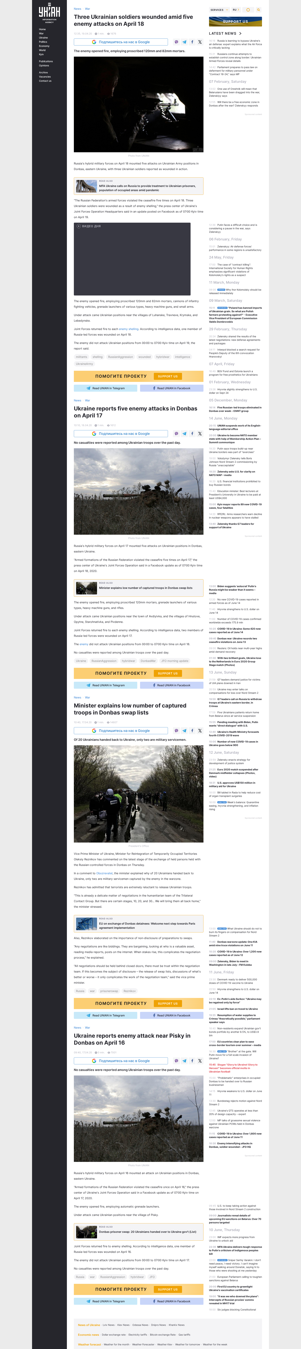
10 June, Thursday (224, 1230)
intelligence (182, 357)
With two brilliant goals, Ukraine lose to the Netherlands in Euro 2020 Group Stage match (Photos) (235, 661)
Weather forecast (89, 1344)
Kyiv (41, 54)
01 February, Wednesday (230, 382)
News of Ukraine (89, 1325)
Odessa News (140, 1324)
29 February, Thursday (228, 329)
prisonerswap (109, 991)
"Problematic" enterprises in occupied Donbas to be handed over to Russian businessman (234, 1081)
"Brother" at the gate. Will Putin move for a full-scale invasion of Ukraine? (232, 1055)
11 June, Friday (221, 972)
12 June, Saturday (224, 752)
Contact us (45, 80)
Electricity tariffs (138, 1334)
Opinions (44, 65)
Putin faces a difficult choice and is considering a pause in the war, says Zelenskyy (233, 228)
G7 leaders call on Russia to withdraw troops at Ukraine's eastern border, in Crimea (235, 703)
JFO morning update (174, 661)
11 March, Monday (224, 282)
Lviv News (108, 1324)
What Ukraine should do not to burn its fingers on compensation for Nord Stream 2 (235, 932)
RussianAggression (120, 357)
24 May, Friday (221, 257)
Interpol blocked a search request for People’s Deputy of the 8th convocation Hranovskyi (234, 353)
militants (81, 357)
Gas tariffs (184, 1334)
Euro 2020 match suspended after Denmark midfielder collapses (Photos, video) (233, 773)
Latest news (223, 33)
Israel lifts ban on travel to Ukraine (237, 1008)
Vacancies (45, 76)
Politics (43, 41)
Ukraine (43, 37)
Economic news (88, 1334)
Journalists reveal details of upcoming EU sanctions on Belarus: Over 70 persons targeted (235, 1219)
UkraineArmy (84, 364)
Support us (235, 22)
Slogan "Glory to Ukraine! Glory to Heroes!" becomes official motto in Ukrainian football (233, 1068)
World (42, 50)
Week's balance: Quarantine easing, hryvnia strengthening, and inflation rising (234, 806)
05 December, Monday (228, 400)
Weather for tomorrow (187, 1344)
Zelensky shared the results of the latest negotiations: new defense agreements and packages (234, 340)
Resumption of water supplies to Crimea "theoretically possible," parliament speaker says (234, 1019)
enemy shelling (128, 329)
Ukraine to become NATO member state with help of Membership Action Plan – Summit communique (235, 439)
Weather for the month (116, 1344)
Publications (46, 61)
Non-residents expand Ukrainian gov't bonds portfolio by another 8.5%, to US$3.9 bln (235, 1032)
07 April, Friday (222, 364)
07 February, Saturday (227, 81)
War (41, 33)
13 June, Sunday (223, 672)
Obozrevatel (104, 873)
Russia (80, 991)
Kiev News (123, 1324)
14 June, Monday (223, 418)
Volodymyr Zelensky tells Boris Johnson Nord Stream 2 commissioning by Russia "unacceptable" (233, 462)
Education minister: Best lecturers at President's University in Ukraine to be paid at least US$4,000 (235, 494)
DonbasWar (148, 661)
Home (42, 29)
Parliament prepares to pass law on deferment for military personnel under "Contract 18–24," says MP (233, 71)
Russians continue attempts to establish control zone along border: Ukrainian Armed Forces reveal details (235, 57)
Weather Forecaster (143, 1344)
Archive (43, 72)
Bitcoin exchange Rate (163, 1334)
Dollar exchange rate (114, 1334)
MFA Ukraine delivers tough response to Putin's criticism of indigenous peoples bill (235, 1250)
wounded (144, 357)
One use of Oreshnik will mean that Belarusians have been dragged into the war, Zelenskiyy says (234, 92)
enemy (84, 644)
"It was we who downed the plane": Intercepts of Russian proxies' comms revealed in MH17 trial (234, 1300)
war (92, 991)
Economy (44, 46)
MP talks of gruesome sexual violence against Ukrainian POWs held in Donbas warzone (234, 1124)
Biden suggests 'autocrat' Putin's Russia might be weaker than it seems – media (232, 590)
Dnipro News (158, 1324)
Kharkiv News (176, 1324)
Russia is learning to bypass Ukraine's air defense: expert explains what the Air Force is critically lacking (235, 44)
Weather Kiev (164, 1344)
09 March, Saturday (225, 300)
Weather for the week (215, 1344)
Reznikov (130, 991)
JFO (152, 1277)
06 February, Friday (225, 239)
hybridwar (162, 357)
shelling (98, 357)
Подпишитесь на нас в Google (124, 42)
